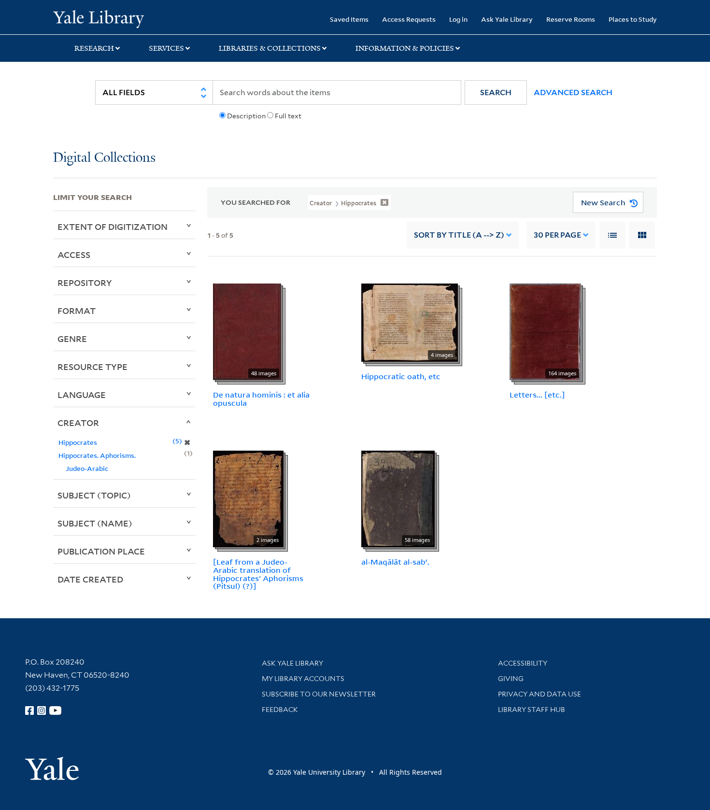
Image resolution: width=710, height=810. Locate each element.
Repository (84, 282)
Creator (78, 422)
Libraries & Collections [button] (270, 48)
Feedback (280, 709)
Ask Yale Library (507, 19)
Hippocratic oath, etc (400, 376)
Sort (459, 235)
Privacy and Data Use (539, 694)
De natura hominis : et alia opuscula (261, 399)
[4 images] (409, 322)
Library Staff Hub (531, 709)
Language (81, 394)
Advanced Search (573, 92)
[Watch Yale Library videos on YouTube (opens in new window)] (55, 710)
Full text (288, 116)
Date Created (90, 579)
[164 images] (545, 331)
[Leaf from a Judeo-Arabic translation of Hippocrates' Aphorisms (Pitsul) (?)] (258, 574)
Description (246, 116)
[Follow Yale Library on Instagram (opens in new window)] (41, 710)
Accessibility (522, 663)
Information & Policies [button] (404, 48)
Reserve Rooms (570, 19)
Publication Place (101, 551)
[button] (496, 92)
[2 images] (248, 498)
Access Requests (409, 19)
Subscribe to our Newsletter (319, 694)
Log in (458, 19)
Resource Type (92, 366)
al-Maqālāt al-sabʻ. (395, 562)
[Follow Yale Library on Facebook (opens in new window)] (29, 710)
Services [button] (166, 48)
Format (76, 310)
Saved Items (349, 19)
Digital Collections (104, 158)
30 (557, 235)
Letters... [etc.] (537, 394)
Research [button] (94, 48)
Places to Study (633, 19)
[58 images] (398, 498)
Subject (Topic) (94, 495)
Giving (511, 678)
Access (73, 254)
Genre (72, 338)
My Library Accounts (303, 678)
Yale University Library (98, 18)
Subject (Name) (94, 523)
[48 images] (247, 331)
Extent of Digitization (112, 226)
